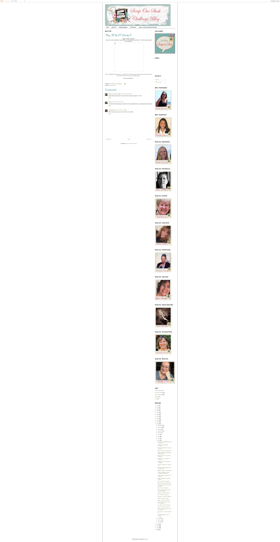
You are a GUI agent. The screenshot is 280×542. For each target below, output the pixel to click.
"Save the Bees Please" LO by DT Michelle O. (163, 502)
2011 (157, 526)
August (159, 432)
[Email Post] (125, 83)
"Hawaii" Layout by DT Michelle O (164, 470)
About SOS (113, 27)
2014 (157, 421)
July (159, 434)
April (159, 440)
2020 (157, 410)
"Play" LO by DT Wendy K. (163, 488)
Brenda (110, 101)
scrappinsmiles (111, 110)
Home (107, 27)
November (160, 427)
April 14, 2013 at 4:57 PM (117, 101)
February (160, 520)
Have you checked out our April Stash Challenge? (163, 490)
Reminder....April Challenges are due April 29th (164, 468)
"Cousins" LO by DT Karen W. (163, 506)
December (160, 425)
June (159, 436)
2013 (157, 423)
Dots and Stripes (111, 85)
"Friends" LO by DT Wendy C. (163, 492)
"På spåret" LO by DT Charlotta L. (164, 496)
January (159, 521)
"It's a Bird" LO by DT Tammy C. (164, 505)
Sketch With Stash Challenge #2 (164, 483)
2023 (157, 405)
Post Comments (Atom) (132, 143)
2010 (157, 527)
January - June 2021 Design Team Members (148, 27)
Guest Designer (158, 390)
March (159, 518)
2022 (157, 407)
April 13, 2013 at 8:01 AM (126, 93)
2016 (157, 418)
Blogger (146, 539)
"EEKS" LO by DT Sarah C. (163, 498)
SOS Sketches (133, 27)
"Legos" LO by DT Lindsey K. (163, 500)
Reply (109, 97)
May (159, 438)
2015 (157, 420)
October (159, 429)
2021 (157, 409)
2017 (157, 416)
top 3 (156, 398)
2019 (157, 412)
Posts (158, 79)
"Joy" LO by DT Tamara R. (163, 494)
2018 (157, 414)
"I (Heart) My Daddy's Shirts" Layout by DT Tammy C (163, 473)
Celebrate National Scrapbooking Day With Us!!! (164, 453)
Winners (156, 396)
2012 (157, 524)
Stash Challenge (158, 394)
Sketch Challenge (158, 392)
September (160, 431)
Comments (159, 82)
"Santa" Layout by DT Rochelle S (164, 450)
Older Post (149, 139)
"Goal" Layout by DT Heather (163, 481)
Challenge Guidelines (123, 27)
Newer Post (108, 139)
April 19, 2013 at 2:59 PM (121, 110)
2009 (157, 529)
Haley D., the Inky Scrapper (114, 93)
